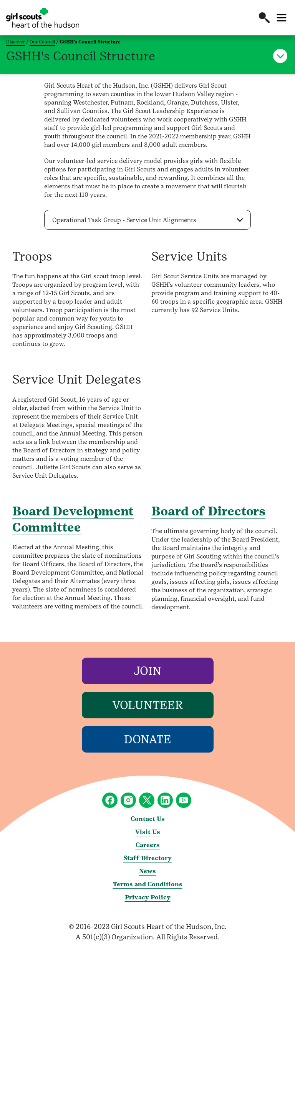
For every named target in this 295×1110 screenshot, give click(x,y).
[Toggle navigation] (281, 17)
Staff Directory (147, 858)
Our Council (42, 42)
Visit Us (147, 832)
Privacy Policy (148, 897)
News (147, 871)
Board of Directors (208, 511)
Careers (148, 845)
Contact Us (148, 819)
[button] (264, 17)
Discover (15, 42)
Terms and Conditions (147, 884)
